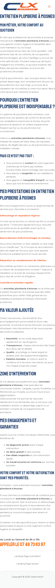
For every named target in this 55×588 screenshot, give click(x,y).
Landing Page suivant (27, 563)
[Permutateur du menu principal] (49, 6)
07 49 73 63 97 (32, 544)
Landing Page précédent (27, 556)
